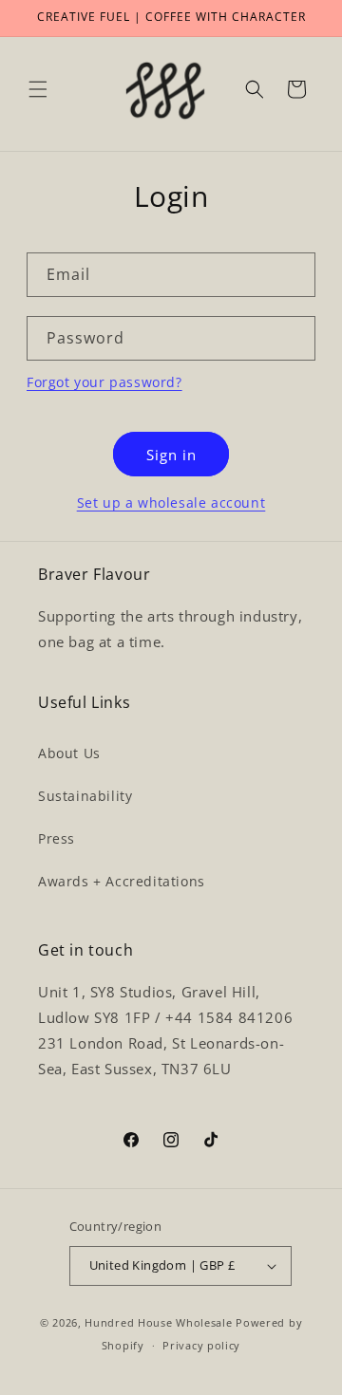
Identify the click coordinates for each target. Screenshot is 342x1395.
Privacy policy (201, 1345)
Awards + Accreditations (121, 881)
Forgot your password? (104, 382)
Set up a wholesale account (171, 502)
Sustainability (85, 796)
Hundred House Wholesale (158, 1322)
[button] (38, 89)
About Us (69, 753)
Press (56, 838)
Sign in (171, 454)
